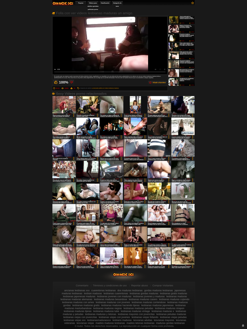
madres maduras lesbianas (110, 323)
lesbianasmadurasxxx (99, 320)
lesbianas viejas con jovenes (114, 317)
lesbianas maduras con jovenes (113, 302)
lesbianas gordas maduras (144, 293)
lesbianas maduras (176, 296)
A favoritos (192, 3)
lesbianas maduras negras (107, 308)
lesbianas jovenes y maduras (149, 296)
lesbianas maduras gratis (86, 305)
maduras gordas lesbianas (170, 323)
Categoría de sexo (117, 4)
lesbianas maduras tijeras (78, 311)
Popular (80, 3)
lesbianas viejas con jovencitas (80, 317)
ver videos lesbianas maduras (111, 88)
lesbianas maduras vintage (135, 311)
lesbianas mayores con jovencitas (136, 314)
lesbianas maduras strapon (169, 308)
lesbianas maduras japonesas (157, 305)
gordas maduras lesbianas (158, 290)
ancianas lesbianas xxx (77, 290)
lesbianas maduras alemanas (76, 299)
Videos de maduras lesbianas (63, 3)
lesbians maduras (122, 320)
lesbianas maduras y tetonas (100, 314)
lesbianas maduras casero (143, 299)
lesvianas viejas (85, 323)
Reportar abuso (139, 285)
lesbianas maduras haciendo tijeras (120, 305)
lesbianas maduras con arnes (78, 302)
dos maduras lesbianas (130, 290)
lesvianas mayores (164, 320)
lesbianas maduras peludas (138, 308)
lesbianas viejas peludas (173, 317)
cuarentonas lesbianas (103, 290)
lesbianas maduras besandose (110, 299)
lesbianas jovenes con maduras (114, 296)
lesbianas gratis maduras (173, 293)
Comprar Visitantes (162, 285)
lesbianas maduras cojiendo (174, 299)
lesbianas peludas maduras (171, 314)
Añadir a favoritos (159, 82)
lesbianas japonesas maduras (79, 296)
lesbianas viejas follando (145, 317)
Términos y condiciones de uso (110, 285)
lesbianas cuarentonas (116, 293)
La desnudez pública (97, 88)
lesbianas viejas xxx (75, 320)
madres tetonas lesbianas (140, 323)
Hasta (243, 325)
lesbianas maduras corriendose (149, 302)
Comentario (82, 285)
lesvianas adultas (142, 320)
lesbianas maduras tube (106, 311)
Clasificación (105, 3)
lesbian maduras (93, 293)
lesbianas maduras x (163, 311)
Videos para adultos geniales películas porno (93, 6)
